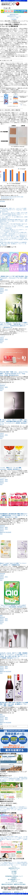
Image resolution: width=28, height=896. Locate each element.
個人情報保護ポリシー (14, 879)
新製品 (2, 291)
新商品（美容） (4, 290)
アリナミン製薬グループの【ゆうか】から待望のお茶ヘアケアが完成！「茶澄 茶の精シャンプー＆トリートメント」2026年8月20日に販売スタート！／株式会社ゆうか (14, 234)
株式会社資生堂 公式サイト (7, 198)
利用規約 (14, 878)
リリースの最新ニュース (8, 247)
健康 (1, 615)
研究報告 (2, 201)
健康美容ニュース (19, 892)
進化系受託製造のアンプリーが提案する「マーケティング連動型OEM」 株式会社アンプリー (13, 833)
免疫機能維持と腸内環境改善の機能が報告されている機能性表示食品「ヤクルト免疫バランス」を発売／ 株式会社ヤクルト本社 (13, 221)
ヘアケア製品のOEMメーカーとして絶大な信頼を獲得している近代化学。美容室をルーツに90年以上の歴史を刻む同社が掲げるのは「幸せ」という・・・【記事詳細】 (14, 864)
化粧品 (2, 288)
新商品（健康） (4, 387)
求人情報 (14, 873)
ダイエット (3, 384)
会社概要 (14, 871)
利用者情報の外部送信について (14, 876)
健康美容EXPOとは (14, 868)
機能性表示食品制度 (5, 532)
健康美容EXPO (6, 892)
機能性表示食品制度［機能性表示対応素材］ (14, 884)
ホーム (14, 866)
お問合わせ (14, 881)
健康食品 (2, 385)
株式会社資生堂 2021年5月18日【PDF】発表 (12, 196)
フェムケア (3, 478)
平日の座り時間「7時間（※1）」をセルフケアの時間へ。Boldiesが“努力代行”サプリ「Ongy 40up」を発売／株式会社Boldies (13, 210)
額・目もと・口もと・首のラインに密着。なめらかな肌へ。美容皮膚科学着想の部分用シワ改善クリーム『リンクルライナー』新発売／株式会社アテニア (13, 214)
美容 (1, 293)
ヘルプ (14, 874)
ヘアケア (2, 336)
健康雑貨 (2, 573)
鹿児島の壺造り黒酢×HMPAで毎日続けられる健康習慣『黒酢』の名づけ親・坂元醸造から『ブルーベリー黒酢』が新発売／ (13, 244)
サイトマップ (14, 869)
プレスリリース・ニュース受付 (14, 882)
